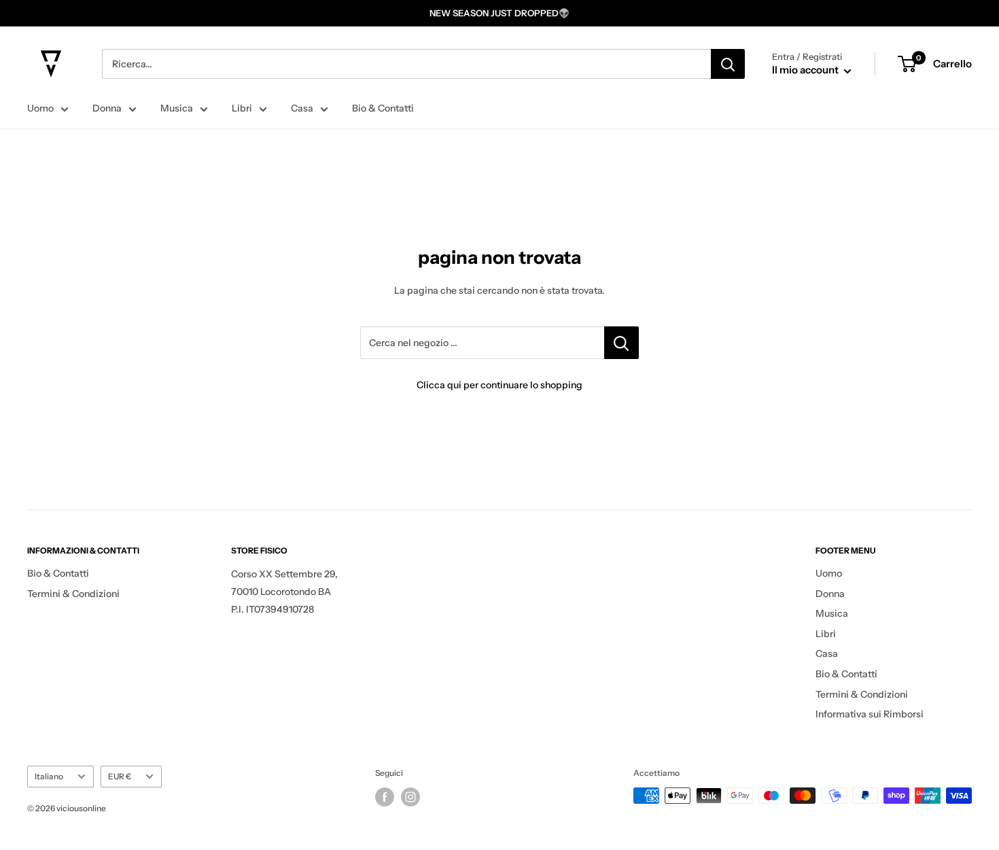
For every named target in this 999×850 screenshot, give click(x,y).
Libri (242, 108)
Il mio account (806, 69)
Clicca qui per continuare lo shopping (499, 385)
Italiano (49, 776)
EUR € (119, 776)
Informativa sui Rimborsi (870, 714)
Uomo (40, 108)
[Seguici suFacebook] (384, 796)
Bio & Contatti (383, 108)
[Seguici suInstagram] (410, 796)
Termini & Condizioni (73, 594)
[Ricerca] (728, 64)
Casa (302, 108)
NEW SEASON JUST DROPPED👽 (499, 12)
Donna (107, 108)
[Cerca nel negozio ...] (621, 342)
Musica (176, 108)
